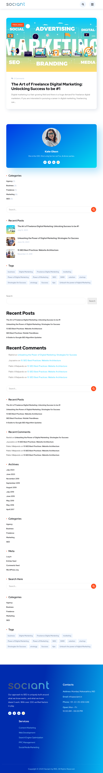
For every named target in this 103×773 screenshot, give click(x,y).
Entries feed (11, 561)
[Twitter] (9, 713)
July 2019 (10, 492)
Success (44, 282)
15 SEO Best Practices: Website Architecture (38, 250)
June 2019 (10, 496)
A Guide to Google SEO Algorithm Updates (24, 337)
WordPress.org (12, 570)
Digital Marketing (26, 272)
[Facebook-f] (14, 713)
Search (9, 296)
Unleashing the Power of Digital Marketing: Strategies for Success (48, 238)
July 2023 (10, 470)
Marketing (10, 194)
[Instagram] (23, 713)
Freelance (18, 25)
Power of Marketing (40, 277)
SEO (8, 199)
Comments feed (13, 565)
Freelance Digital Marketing (48, 272)
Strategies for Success (17, 282)
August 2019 (11, 487)
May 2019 (10, 500)
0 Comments (19, 78)
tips (53, 282)
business (11, 272)
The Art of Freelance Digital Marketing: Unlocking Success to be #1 (47, 86)
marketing (67, 272)
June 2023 (10, 474)
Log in (8, 556)
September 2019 (13, 483)
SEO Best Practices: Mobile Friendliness (22, 333)
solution (72, 277)
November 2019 (12, 479)
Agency (9, 181)
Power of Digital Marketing (18, 277)
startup (82, 277)
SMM (62, 277)
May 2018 (10, 505)
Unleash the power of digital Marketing (75, 282)
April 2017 (10, 509)
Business (10, 185)
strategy (33, 282)
